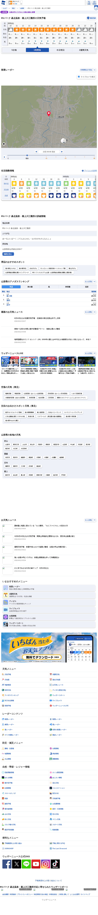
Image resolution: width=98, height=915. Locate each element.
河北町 (80, 444)
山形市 (7, 444)
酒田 (8, 300)
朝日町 (7, 448)
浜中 (8, 305)
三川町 (23, 466)
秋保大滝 (31, 416)
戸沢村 (63, 475)
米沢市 (7, 457)
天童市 (40, 444)
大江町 (15, 448)
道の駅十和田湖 (71, 416)
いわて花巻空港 (77, 393)
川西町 (38, 457)
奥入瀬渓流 (40, 412)
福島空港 (8, 393)
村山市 (32, 444)
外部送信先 (53, 894)
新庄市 (7, 475)
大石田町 (24, 448)
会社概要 (5, 894)
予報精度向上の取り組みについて (48, 881)
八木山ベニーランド (54, 412)
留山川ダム (72, 268)
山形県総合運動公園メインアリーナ (17, 272)
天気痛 (6, 189)
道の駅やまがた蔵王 (12, 420)
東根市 (48, 444)
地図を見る (8, 254)
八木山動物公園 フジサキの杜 (15, 416)
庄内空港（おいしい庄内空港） (58, 393)
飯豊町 (62, 457)
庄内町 (31, 466)
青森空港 (17, 393)
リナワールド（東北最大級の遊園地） (49, 416)
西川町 (88, 444)
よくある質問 (74, 894)
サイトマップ (85, 894)
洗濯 (6, 195)
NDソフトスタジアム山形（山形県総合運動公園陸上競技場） (52, 272)
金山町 (15, 475)
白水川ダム (33, 268)
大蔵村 (48, 475)
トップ (4, 8)
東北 (13, 8)
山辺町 (65, 444)
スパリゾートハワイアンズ (73, 412)
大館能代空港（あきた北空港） (15, 397)
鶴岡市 (7, 466)
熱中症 (6, 183)
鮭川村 (55, 475)
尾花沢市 (56, 444)
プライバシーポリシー (25, 894)
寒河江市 (16, 444)
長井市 (15, 457)
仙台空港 (41, 397)
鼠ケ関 (9, 296)
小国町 (46, 457)
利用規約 (13, 894)
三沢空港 (51, 397)
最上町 (23, 475)
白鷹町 (54, 457)
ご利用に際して (63, 894)
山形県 (22, 8)
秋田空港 (32, 397)
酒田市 (15, 466)
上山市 (24, 444)
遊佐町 (38, 466)
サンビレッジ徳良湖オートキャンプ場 (52, 268)
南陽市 (23, 457)
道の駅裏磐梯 (29, 412)
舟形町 (31, 475)
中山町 (72, 444)
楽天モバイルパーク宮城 (13, 412)
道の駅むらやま (10, 268)
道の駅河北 (22, 268)
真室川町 (39, 475)
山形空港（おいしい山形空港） (34, 393)
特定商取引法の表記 (41, 894)
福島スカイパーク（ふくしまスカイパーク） (71, 397)
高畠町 (31, 457)
